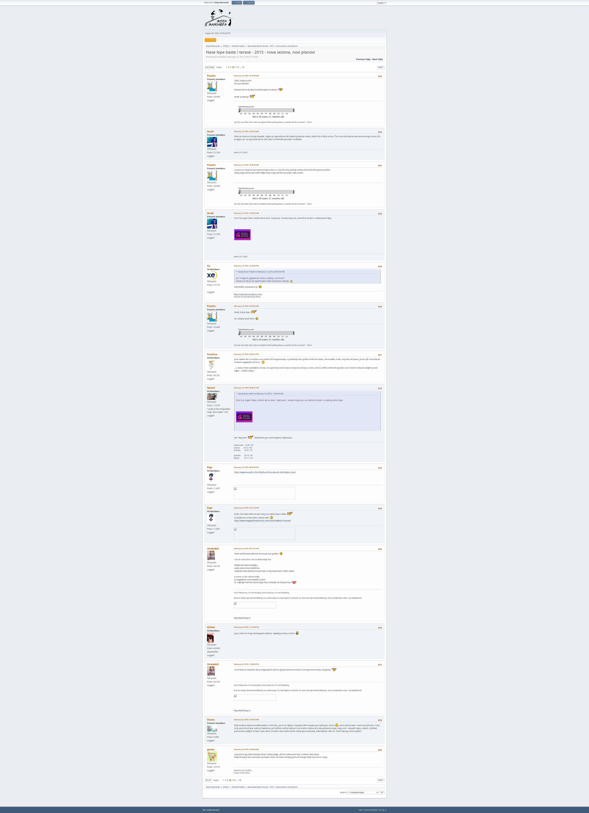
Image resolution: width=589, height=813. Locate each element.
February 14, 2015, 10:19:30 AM (246, 75)
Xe (208, 266)
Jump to (343, 792)
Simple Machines (213, 810)
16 (243, 67)
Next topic (377, 59)
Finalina (212, 354)
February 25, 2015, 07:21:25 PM (246, 508)
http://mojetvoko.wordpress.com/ (248, 294)
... (240, 67)
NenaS (211, 387)
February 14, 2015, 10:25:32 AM (246, 131)
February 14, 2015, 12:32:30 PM (246, 266)
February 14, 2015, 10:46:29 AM (246, 165)
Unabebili (213, 548)
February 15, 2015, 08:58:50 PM (246, 467)
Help (360, 810)
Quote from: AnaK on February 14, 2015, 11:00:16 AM (260, 393)
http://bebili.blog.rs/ (242, 618)
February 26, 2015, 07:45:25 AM (246, 719)
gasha (211, 749)
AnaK (210, 131)
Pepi (209, 467)
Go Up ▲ (383, 810)
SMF (204, 810)
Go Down (209, 67)
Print (380, 67)
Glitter (211, 627)
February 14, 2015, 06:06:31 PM (246, 388)
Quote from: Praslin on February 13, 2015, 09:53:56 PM (261, 271)
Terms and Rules (370, 810)
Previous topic (363, 59)
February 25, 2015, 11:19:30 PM (246, 627)
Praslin (211, 75)
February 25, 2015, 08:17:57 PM (246, 548)
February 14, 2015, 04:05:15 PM (246, 354)
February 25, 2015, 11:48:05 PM (246, 664)
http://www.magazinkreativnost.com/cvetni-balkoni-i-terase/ (262, 520)
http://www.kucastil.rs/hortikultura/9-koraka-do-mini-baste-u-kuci (265, 472)
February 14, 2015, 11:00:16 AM (246, 213)
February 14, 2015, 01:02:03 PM (246, 306)
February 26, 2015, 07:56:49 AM (246, 749)
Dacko (211, 719)
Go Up (208, 780)
